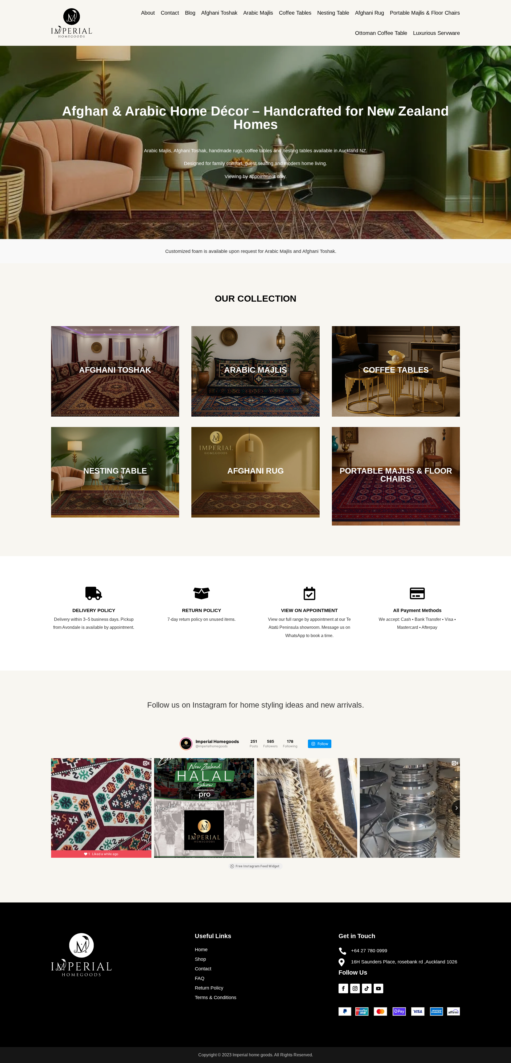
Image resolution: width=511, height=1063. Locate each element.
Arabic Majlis (258, 13)
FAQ (199, 978)
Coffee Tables (295, 13)
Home (201, 949)
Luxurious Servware (436, 33)
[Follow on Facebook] (343, 988)
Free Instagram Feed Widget (257, 866)
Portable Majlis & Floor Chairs (425, 13)
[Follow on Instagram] (355, 988)
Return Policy (209, 988)
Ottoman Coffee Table (381, 33)
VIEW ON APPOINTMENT (309, 610)
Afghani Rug (369, 13)
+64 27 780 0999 (369, 950)
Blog (190, 13)
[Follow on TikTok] (367, 988)
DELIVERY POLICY (93, 610)
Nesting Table (333, 13)
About (148, 13)
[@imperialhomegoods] (186, 743)
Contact (170, 13)
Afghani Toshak (219, 13)
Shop (200, 959)
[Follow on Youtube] (378, 988)
